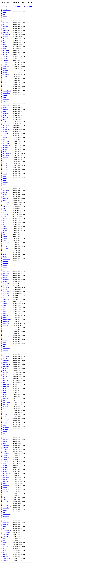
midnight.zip (6, 299)
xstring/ (4, 548)
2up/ (4, 14)
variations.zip (6, 518)
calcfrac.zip (5, 62)
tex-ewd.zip (6, 449)
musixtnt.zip (6, 327)
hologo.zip (5, 198)
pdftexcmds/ (6, 366)
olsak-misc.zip (6, 348)
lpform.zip (5, 267)
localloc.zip (5, 263)
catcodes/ (5, 68)
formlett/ (5, 172)
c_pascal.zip (6, 56)
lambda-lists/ (6, 244)
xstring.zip (5, 546)
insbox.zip (5, 222)
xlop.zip (5, 542)
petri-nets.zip (6, 368)
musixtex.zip (6, 323)
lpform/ (4, 269)
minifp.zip (5, 303)
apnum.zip (5, 26)
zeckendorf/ (6, 560)
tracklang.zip (6, 489)
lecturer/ (5, 253)
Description (29, 6)
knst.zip (5, 230)
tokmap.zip (5, 481)
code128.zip (6, 74)
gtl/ (3, 188)
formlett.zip (5, 170)
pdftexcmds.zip (6, 364)
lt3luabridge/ (6, 273)
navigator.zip (6, 336)
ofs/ (4, 346)
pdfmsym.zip (6, 360)
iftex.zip (5, 210)
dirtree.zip (5, 109)
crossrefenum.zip (7, 103)
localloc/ (5, 265)
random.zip (5, 398)
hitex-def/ (5, 192)
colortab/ (5, 84)
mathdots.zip (6, 287)
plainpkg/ (5, 374)
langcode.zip (6, 246)
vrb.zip (4, 526)
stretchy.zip (5, 435)
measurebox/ (6, 293)
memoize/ (5, 297)
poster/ (4, 390)
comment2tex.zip (7, 91)
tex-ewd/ (5, 451)
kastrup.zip (5, 226)
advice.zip (5, 22)
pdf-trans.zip (6, 356)
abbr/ (4, 20)
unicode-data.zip (7, 506)
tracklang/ (5, 491)
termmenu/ (5, 447)
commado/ (5, 89)
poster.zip (5, 388)
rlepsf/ (4, 416)
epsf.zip (5, 137)
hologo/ (5, 200)
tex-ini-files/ (6, 455)
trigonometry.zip (7, 493)
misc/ (4, 309)
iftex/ (4, 212)
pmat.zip (5, 376)
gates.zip (5, 178)
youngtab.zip (6, 554)
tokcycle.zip (6, 477)
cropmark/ (5, 101)
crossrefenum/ (6, 105)
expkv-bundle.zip (7, 153)
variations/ (5, 520)
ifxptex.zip (5, 214)
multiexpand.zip (7, 319)
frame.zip (5, 174)
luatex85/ (5, 281)
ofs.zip (4, 344)
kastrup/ (5, 228)
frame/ (4, 176)
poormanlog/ (6, 386)
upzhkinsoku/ (6, 516)
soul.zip (5, 431)
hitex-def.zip (6, 190)
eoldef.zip (5, 133)
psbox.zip (5, 394)
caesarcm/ (5, 60)
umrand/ (5, 504)
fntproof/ (5, 167)
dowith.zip (5, 117)
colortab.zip (6, 82)
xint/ (4, 540)
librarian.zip (6, 255)
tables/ (4, 443)
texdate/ (5, 471)
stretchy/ (5, 437)
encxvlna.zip (6, 129)
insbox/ (4, 224)
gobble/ (4, 184)
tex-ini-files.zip (6, 453)
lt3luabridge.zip (6, 271)
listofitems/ (5, 261)
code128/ (5, 76)
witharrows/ (6, 536)
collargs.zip (5, 78)
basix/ (4, 44)
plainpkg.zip (6, 372)
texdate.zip (5, 469)
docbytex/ (5, 115)
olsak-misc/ (5, 350)
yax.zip (4, 550)
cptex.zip (5, 95)
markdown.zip (6, 283)
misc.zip (5, 307)
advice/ (4, 24)
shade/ (4, 425)
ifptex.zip (5, 206)
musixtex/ (5, 325)
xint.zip (4, 538)
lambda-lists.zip (6, 242)
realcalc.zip (5, 406)
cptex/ (4, 97)
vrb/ (4, 528)
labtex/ (4, 240)
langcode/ (5, 248)
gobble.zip (5, 182)
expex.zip (5, 149)
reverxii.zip (5, 410)
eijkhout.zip (6, 125)
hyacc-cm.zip (6, 202)
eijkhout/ (5, 127)
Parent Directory (7, 10)
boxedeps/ (5, 54)
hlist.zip (5, 194)
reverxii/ (5, 412)
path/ (4, 354)
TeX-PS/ (5, 16)
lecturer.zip (5, 250)
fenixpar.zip (6, 157)
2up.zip (4, 12)
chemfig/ (5, 72)
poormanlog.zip (6, 384)
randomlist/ (5, 404)
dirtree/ (4, 111)
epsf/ (4, 139)
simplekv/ (5, 429)
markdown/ (5, 285)
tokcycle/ (5, 479)
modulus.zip (6, 311)
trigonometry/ (6, 495)
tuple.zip (5, 497)
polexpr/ (5, 382)
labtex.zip (5, 238)
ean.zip (4, 121)
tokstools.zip (6, 485)
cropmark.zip (6, 99)
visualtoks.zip (6, 522)
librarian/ (5, 257)
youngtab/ (5, 556)
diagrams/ (5, 107)
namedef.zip (6, 331)
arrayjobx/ (5, 32)
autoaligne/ (5, 36)
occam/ (4, 342)
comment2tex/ (6, 93)
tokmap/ (5, 483)
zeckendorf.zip (6, 558)
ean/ (4, 123)
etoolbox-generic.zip (8, 141)
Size (24, 6)
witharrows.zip (6, 534)
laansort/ (5, 236)
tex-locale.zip (6, 457)
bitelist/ (4, 48)
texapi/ (4, 463)
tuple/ (4, 499)
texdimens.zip (6, 473)
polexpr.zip (5, 380)
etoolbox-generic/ (7, 143)
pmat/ (4, 378)
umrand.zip (5, 501)
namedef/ (5, 333)
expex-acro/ (6, 147)
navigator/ (5, 338)
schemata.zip (6, 418)
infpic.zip (5, 218)
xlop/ (4, 544)
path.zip (5, 352)
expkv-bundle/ (6, 155)
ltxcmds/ (5, 277)
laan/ (4, 234)
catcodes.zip (6, 66)
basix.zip (5, 42)
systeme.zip (5, 439)
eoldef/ (4, 135)
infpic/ (4, 220)
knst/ (4, 232)
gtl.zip (4, 186)
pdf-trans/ (5, 358)
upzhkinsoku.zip (7, 514)
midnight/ (5, 301)
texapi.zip (5, 461)
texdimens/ (5, 475)
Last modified (17, 6)
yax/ (4, 552)
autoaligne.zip (6, 34)
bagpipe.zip (5, 38)
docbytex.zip (6, 113)
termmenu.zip (6, 445)
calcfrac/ (5, 64)
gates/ (4, 180)
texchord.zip (6, 465)
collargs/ (5, 80)
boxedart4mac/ (6, 50)
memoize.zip (6, 295)
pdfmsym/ (5, 362)
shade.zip (5, 423)
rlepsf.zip (5, 414)
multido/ (5, 317)
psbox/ (4, 396)
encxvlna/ (5, 131)
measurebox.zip (6, 291)
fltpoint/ (5, 163)
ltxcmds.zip (5, 275)
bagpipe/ (5, 40)
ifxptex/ (5, 216)
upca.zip (5, 510)
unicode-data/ (6, 508)
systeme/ (5, 441)
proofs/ (4, 392)
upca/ (4, 512)
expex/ (4, 151)
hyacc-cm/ (5, 204)
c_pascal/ (5, 58)
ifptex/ (4, 208)
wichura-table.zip (7, 530)
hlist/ (4, 196)
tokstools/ (5, 487)
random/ (5, 400)
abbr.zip (5, 18)
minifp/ (4, 305)
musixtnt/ (5, 329)
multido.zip (5, 315)
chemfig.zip (6, 70)
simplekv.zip (6, 427)
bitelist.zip (5, 46)
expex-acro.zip (6, 145)
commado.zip (6, 87)
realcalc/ (5, 408)
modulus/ (5, 313)
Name (7, 6)
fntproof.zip (6, 165)
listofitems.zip (6, 259)
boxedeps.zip (6, 52)
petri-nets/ (5, 370)
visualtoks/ (5, 524)
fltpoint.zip (5, 161)
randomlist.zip (6, 402)
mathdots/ (5, 289)
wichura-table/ (6, 532)
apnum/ (4, 28)
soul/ (4, 433)
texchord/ (5, 467)
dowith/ (5, 119)
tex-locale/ (5, 459)
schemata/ (5, 421)
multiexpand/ (6, 321)
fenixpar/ (5, 159)
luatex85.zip (6, 279)
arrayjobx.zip (6, 30)
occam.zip (5, 340)
